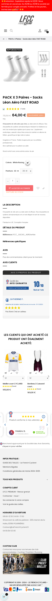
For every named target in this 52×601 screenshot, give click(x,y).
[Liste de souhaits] (38, 188)
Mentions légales (10, 467)
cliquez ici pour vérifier (12, 446)
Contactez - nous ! (11, 496)
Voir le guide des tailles (13, 504)
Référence (7, 235)
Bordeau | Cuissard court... (36, 385)
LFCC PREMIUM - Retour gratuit (16, 492)
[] (5, 372)
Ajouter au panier (20, 188)
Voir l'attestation (17, 288)
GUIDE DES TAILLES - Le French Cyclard (19, 463)
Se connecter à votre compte (16, 500)
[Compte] (40, 30)
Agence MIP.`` (36, 585)
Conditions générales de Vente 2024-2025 (21, 471)
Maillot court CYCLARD (12, 384)
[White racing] (27, 162)
